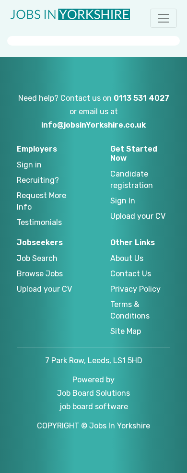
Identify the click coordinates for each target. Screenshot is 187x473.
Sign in (29, 164)
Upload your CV (137, 216)
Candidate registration (131, 179)
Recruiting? (38, 180)
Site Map (125, 331)
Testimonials (39, 222)
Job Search (37, 258)
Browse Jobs (40, 273)
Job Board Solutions (93, 393)
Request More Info (41, 201)
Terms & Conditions (130, 310)
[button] (163, 18)
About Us (126, 258)
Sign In (122, 200)
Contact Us (130, 273)
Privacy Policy (135, 289)
